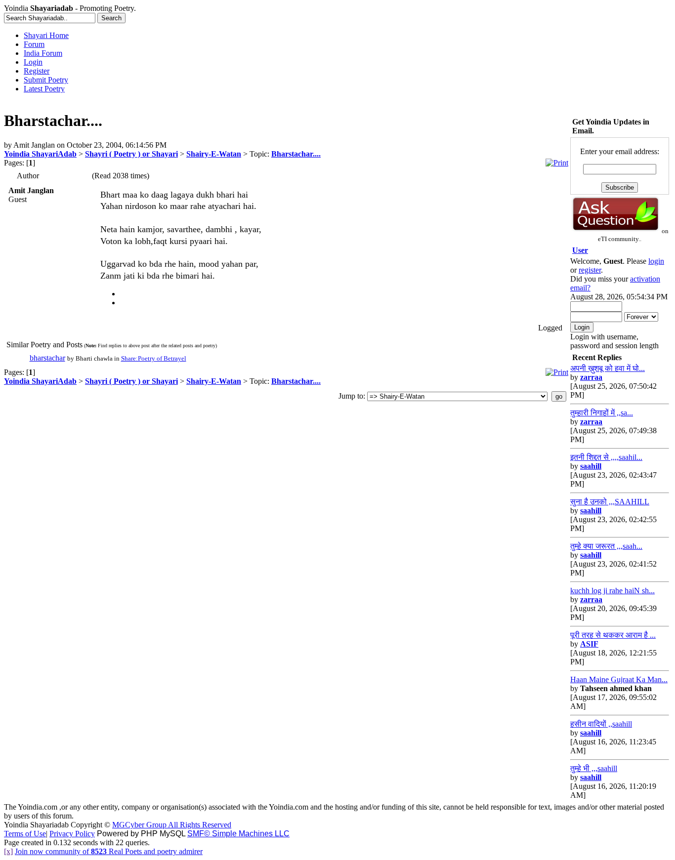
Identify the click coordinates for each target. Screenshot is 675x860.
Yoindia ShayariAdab (40, 154)
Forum (34, 44)
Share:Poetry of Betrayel (153, 358)
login (656, 261)
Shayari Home (46, 35)
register (590, 270)
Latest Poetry (44, 88)
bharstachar (47, 358)
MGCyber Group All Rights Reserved (171, 824)
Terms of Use (25, 833)
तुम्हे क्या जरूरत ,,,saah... (606, 546)
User (580, 250)
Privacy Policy (72, 833)
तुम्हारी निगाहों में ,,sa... (601, 413)
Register (36, 71)
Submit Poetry (46, 80)
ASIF (589, 644)
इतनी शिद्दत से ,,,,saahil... (606, 457)
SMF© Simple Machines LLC (238, 833)
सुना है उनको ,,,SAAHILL (609, 501)
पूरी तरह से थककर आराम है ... (613, 635)
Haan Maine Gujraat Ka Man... (619, 679)
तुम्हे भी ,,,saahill (593, 768)
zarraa (591, 377)
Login (33, 62)
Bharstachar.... (296, 154)
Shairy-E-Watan (213, 154)
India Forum (43, 53)
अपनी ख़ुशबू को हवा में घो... (607, 368)
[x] (8, 851)
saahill (590, 466)
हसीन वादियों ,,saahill (601, 724)
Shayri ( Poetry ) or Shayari (131, 154)
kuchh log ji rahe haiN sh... (612, 590)
